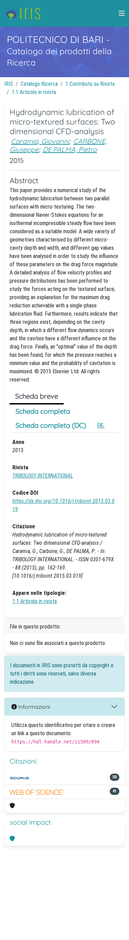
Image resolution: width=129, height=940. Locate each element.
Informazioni (33, 706)
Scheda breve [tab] (36, 396)
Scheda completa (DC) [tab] (50, 425)
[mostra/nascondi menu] (122, 13)
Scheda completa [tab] (42, 411)
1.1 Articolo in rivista (34, 92)
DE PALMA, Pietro (70, 149)
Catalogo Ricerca (39, 84)
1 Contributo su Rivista (90, 84)
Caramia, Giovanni (40, 141)
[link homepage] (25, 13)
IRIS (8, 84)
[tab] (101, 425)
